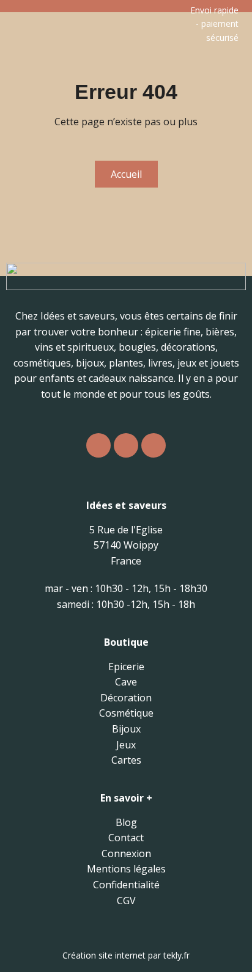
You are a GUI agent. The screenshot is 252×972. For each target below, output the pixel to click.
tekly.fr (176, 955)
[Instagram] (98, 445)
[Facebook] (126, 445)
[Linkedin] (153, 445)
